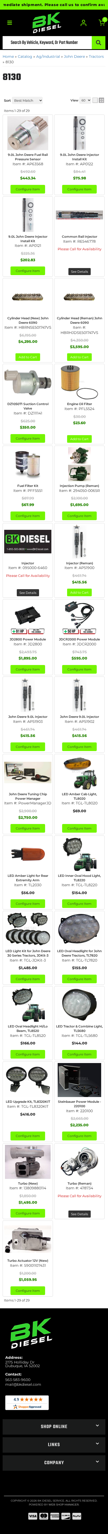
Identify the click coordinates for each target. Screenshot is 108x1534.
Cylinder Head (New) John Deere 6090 (27, 320)
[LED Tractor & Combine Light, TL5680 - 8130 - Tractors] (79, 1005)
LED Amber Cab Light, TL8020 (79, 796)
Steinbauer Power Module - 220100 (79, 1104)
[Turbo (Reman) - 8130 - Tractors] (79, 1162)
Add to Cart (28, 357)
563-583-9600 (17, 1379)
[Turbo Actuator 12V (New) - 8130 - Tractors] (27, 1239)
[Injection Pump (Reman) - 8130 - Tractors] (79, 464)
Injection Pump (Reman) (79, 486)
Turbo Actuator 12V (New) (27, 1261)
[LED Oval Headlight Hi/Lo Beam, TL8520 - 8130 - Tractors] (27, 1005)
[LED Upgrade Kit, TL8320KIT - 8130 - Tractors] (27, 1080)
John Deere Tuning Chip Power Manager (28, 796)
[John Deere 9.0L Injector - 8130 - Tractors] (27, 695)
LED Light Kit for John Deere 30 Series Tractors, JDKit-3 (28, 953)
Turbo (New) (28, 1183)
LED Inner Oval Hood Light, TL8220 (79, 878)
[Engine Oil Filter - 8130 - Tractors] (79, 382)
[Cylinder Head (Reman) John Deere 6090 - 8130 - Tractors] (79, 297)
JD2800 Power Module (28, 639)
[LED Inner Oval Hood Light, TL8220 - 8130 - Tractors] (79, 854)
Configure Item (28, 271)
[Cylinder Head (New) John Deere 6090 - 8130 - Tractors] (27, 297)
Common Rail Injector (79, 236)
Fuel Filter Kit (27, 486)
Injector (27, 563)
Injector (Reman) (79, 563)
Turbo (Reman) (79, 1183)
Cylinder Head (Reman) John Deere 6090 (79, 320)
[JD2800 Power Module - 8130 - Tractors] (27, 618)
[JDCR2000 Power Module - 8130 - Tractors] (79, 618)
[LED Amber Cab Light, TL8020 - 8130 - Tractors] (79, 772)
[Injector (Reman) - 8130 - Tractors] (79, 542)
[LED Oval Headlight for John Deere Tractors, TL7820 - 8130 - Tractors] (79, 929)
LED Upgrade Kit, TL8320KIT (28, 1102)
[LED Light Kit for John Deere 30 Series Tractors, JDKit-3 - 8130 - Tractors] (27, 929)
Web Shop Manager (63, 1504)
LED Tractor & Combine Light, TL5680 (79, 1028)
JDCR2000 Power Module (79, 639)
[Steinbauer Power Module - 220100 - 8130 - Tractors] (79, 1080)
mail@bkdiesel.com (23, 1384)
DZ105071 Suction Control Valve (27, 406)
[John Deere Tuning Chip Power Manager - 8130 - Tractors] (27, 772)
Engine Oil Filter (79, 404)
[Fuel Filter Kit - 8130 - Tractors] (27, 464)
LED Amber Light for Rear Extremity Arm (28, 878)
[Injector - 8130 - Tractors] (27, 542)
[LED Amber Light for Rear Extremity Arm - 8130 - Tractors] (27, 854)
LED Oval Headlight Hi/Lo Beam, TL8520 (28, 1028)
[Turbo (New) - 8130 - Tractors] (27, 1162)
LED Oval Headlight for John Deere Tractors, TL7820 (79, 953)
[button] (54, 1427)
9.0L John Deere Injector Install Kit (27, 239)
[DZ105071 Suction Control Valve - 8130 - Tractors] (27, 382)
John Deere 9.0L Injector (27, 717)
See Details (79, 272)
